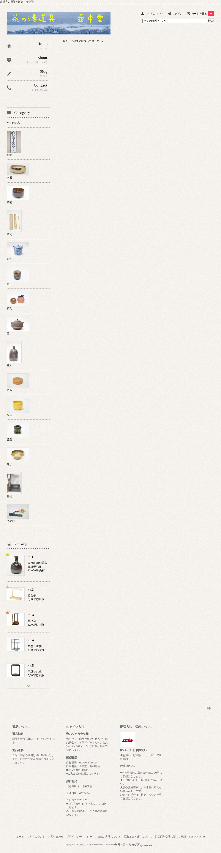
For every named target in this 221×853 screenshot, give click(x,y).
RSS (191, 836)
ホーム (20, 836)
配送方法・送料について (138, 836)
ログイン (177, 13)
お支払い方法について (108, 836)
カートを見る (201, 13)
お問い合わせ (55, 836)
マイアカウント (154, 13)
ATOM (201, 836)
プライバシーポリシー (79, 836)
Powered (109, 844)
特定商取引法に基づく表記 (170, 836)
